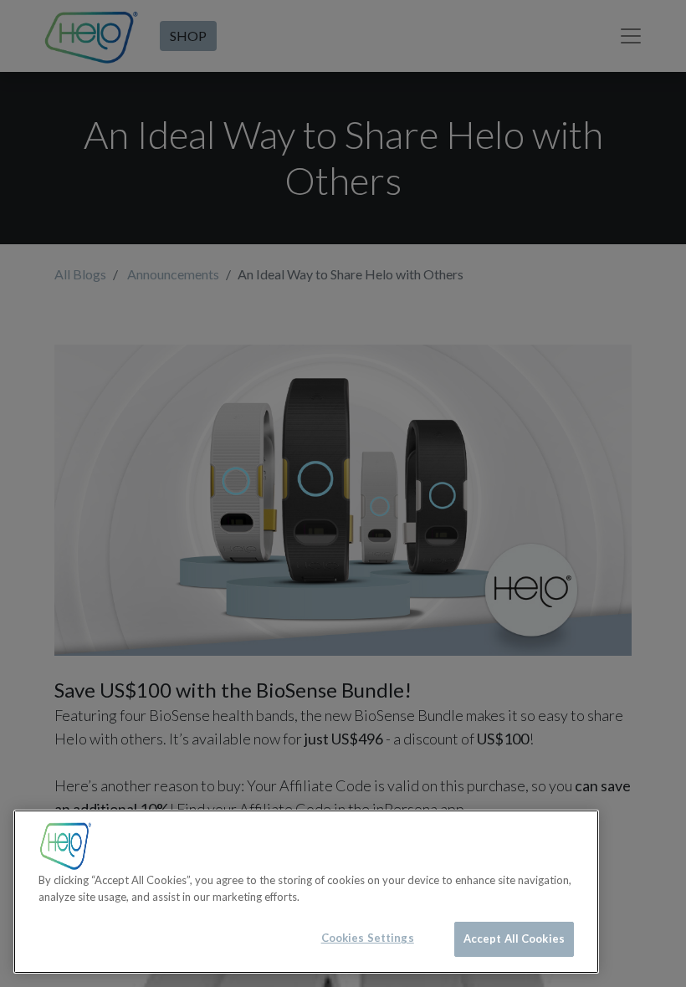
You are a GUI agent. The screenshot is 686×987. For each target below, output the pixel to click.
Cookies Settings (367, 937)
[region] (306, 892)
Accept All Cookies (514, 938)
